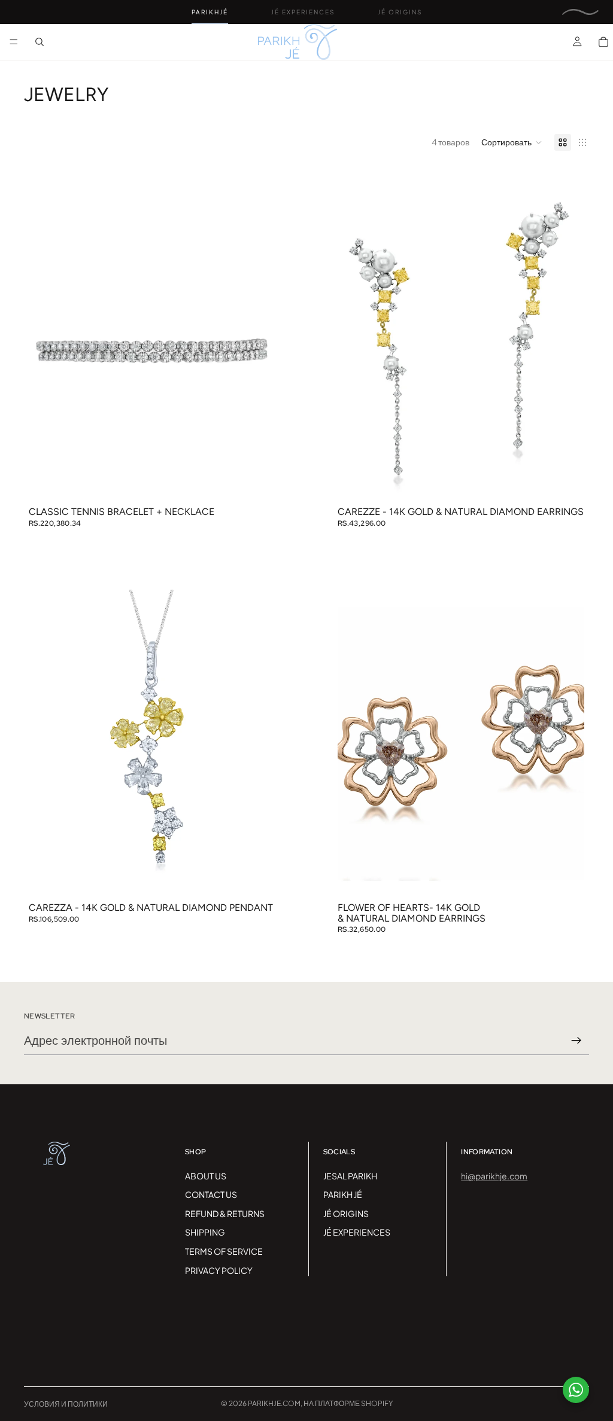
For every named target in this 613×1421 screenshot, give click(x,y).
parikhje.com (274, 1403)
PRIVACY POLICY (219, 1270)
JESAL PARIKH (350, 1175)
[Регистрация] (576, 1040)
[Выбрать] (257, 483)
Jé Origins (400, 12)
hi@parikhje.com (494, 1175)
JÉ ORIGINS (346, 1213)
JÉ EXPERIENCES (356, 1232)
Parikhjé (210, 12)
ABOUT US (205, 1175)
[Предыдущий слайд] (47, 348)
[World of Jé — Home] (580, 12)
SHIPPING (205, 1232)
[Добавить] (565, 483)
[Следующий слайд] (257, 348)
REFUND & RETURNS (225, 1213)
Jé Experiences (303, 12)
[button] (511, 142)
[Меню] (14, 42)
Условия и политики (66, 1403)
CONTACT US (211, 1194)
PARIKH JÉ (342, 1194)
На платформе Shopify (348, 1403)
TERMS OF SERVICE (224, 1251)
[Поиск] (39, 42)
